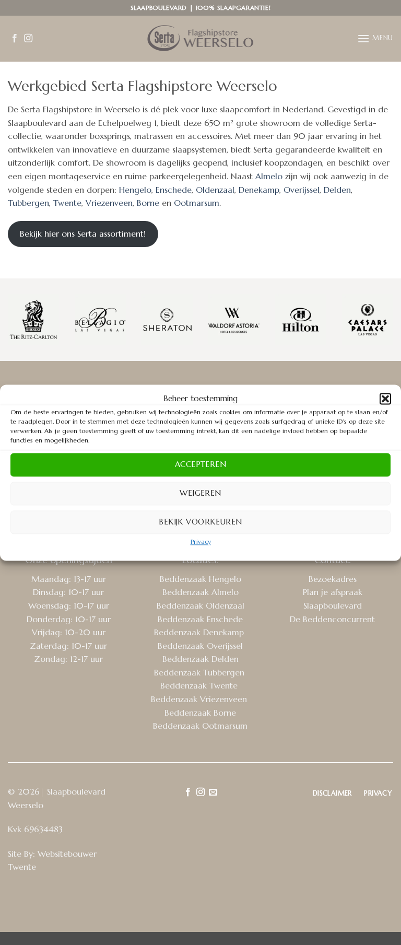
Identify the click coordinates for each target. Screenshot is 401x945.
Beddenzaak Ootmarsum (200, 725)
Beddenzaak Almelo (200, 592)
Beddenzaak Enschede (200, 619)
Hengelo (135, 189)
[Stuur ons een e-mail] (213, 792)
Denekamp (259, 189)
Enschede (174, 189)
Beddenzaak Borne (200, 712)
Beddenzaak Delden (200, 659)
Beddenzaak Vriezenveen (200, 699)
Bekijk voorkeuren (200, 522)
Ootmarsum (196, 202)
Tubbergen (28, 202)
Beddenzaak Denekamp (200, 632)
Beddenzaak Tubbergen (200, 672)
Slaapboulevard (332, 605)
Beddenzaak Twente (200, 685)
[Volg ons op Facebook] (14, 38)
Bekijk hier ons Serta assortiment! (83, 233)
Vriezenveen (109, 202)
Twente (67, 202)
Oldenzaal (215, 189)
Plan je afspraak (332, 592)
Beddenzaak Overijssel (200, 645)
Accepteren (201, 464)
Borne (149, 202)
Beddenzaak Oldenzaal (200, 605)
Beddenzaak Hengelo (200, 579)
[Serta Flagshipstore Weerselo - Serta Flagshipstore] (200, 38)
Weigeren (200, 493)
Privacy (201, 541)
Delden (337, 189)
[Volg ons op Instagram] (28, 38)
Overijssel (302, 189)
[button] (385, 398)
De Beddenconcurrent (332, 619)
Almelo (268, 176)
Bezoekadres (333, 579)
